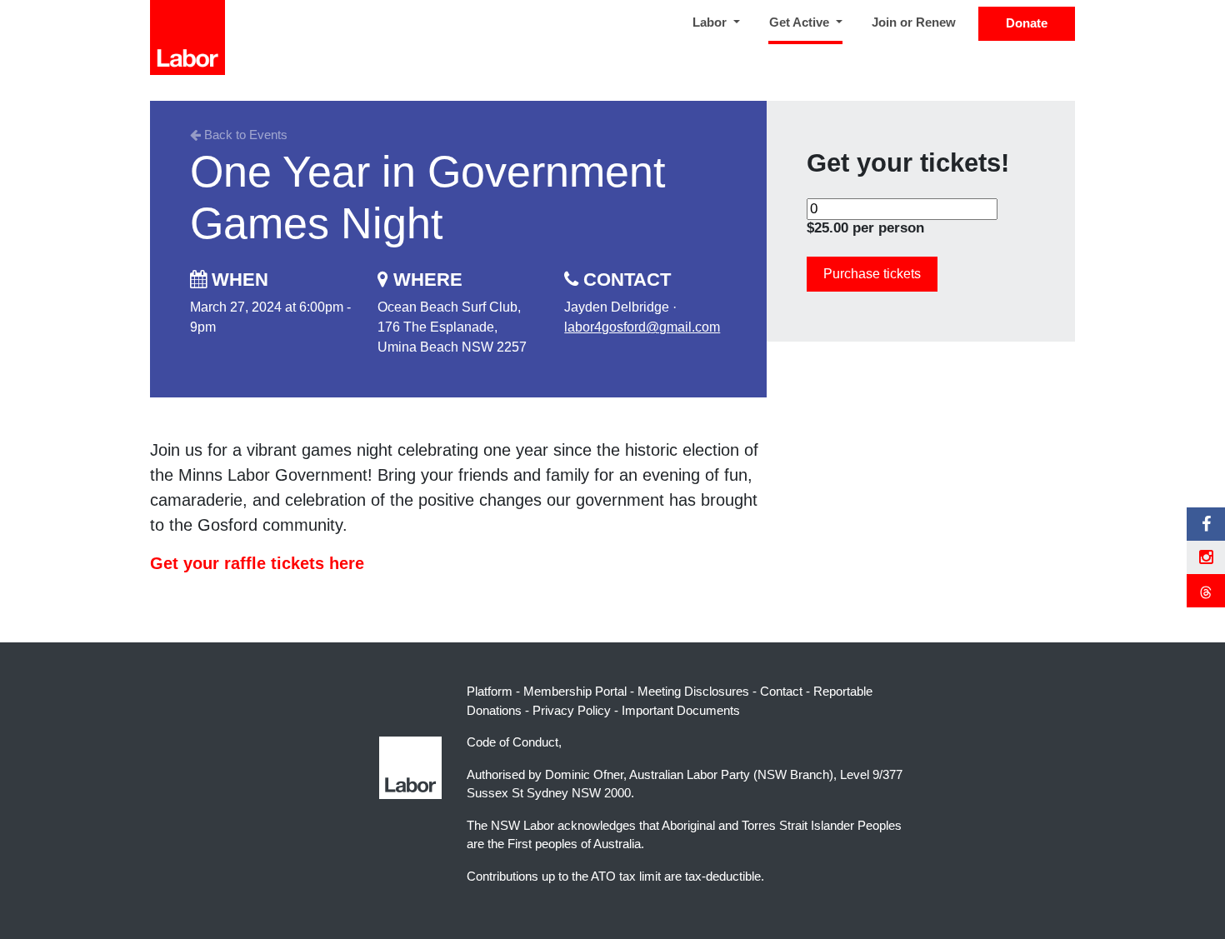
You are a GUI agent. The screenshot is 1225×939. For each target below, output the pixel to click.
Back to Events (244, 134)
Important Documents (681, 710)
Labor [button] (711, 22)
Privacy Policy (571, 710)
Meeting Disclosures (693, 691)
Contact (781, 691)
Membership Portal (575, 691)
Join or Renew (914, 22)
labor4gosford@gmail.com (642, 327)
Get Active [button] (809, 21)
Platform (489, 691)
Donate (1027, 23)
